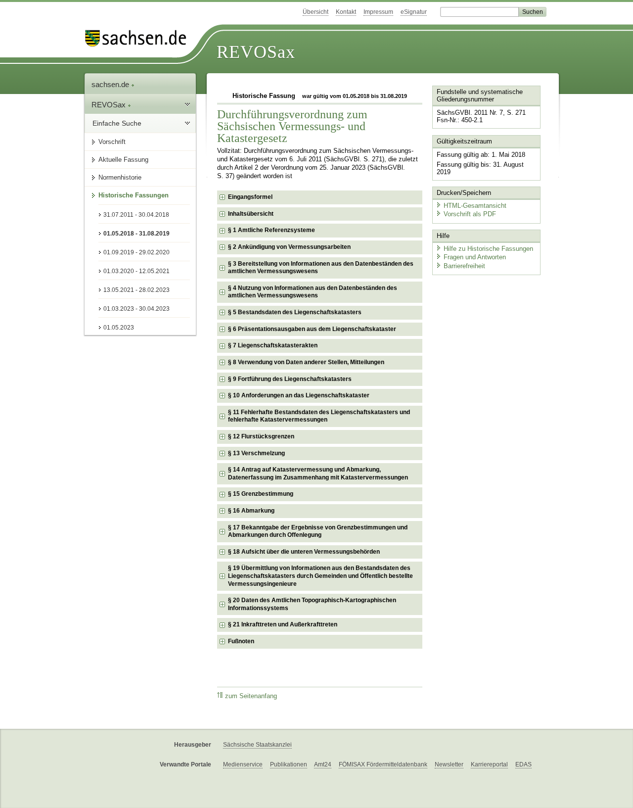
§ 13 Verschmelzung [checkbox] (256, 453)
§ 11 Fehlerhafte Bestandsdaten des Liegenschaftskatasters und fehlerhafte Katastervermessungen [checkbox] (319, 416)
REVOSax (256, 52)
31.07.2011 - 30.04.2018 (136, 214)
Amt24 (322, 764)
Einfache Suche (116, 123)
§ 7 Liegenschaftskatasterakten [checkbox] (272, 345)
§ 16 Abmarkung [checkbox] (251, 510)
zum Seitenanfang (251, 696)
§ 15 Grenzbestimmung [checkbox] (260, 493)
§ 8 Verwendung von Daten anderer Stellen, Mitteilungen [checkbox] (306, 362)
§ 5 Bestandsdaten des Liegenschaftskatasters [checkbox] (295, 312)
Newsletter (449, 764)
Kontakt (346, 11)
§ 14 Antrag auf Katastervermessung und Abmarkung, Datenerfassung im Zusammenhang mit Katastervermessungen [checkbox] (318, 473)
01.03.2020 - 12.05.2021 (136, 271)
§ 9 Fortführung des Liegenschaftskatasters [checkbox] (290, 379)
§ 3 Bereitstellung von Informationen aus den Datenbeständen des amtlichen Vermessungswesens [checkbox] (320, 267)
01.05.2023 (118, 327)
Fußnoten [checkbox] (241, 641)
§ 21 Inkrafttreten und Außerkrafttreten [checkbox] (282, 624)
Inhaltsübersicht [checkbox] (250, 213)
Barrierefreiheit (464, 266)
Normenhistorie (119, 177)
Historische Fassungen (133, 195)
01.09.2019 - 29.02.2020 (136, 252)
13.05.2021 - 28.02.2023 (136, 289)
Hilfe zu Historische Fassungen (488, 248)
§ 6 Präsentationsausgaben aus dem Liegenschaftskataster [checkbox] (312, 329)
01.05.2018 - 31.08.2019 (136, 233)
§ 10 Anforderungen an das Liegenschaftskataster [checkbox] (298, 395)
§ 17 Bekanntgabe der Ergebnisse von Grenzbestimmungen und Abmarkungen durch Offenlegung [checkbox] (317, 531)
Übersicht (315, 11)
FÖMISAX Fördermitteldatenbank (383, 764)
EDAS (523, 764)
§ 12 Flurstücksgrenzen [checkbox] (261, 436)
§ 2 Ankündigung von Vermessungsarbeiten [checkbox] (289, 246)
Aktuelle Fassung (123, 159)
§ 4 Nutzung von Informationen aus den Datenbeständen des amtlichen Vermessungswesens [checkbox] (312, 292)
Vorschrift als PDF (470, 214)
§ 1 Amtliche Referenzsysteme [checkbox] (271, 230)
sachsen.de (111, 84)
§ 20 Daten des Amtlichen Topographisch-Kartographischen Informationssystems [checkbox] (312, 604)
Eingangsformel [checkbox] (250, 196)
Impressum (378, 11)
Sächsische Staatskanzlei (257, 744)
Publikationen (288, 764)
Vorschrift (112, 141)
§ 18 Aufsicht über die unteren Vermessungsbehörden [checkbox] (304, 551)
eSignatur (414, 11)
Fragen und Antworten (475, 257)
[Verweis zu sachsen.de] (139, 38)
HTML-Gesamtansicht (475, 205)
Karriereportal (489, 764)
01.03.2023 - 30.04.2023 (136, 308)
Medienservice (243, 764)
